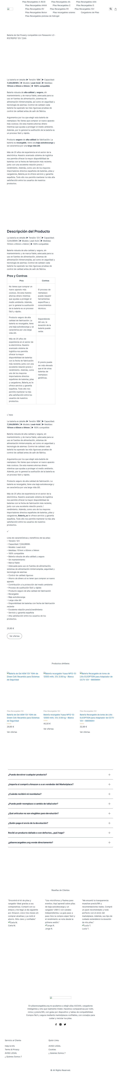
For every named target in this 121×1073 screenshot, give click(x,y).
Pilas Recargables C (61, 5)
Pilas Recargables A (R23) (33, 2)
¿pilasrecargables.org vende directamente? (30, 842)
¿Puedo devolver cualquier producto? (27, 774)
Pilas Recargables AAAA (36, 5)
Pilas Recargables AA (60, 2)
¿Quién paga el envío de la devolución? (28, 823)
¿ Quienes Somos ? (13, 1056)
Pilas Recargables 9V (59, 9)
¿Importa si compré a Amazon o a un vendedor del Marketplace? (40, 784)
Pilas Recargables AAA (86, 2)
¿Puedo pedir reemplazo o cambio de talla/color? (33, 803)
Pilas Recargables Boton (36, 12)
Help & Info (10, 1046)
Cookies (52, 1049)
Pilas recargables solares (64, 12)
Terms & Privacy (12, 1049)
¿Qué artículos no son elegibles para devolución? (33, 813)
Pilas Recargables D (85, 5)
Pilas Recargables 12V (84, 9)
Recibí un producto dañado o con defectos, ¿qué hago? (36, 833)
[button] (111, 9)
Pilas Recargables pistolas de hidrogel (42, 16)
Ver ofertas (14, 636)
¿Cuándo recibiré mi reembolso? (24, 794)
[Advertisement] (60, 964)
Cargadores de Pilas (90, 12)
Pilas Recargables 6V (34, 9)
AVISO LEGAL (11, 1053)
